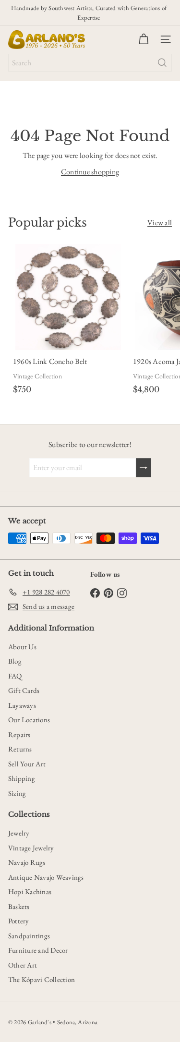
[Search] (162, 63)
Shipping (21, 778)
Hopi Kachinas (29, 891)
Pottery (18, 920)
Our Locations (29, 719)
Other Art (22, 964)
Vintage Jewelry (31, 847)
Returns (20, 748)
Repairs (19, 734)
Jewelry (19, 832)
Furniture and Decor (38, 950)
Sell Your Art (27, 763)
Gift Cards (23, 690)
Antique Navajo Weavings (46, 877)
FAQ (15, 675)
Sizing (17, 793)
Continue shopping (90, 172)
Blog (15, 661)
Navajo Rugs (27, 862)
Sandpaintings (29, 935)
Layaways (22, 705)
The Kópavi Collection (41, 979)
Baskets (19, 906)
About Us (22, 646)
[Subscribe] (143, 467)
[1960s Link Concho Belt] (68, 321)
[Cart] (143, 39)
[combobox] (90, 63)
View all (159, 223)
